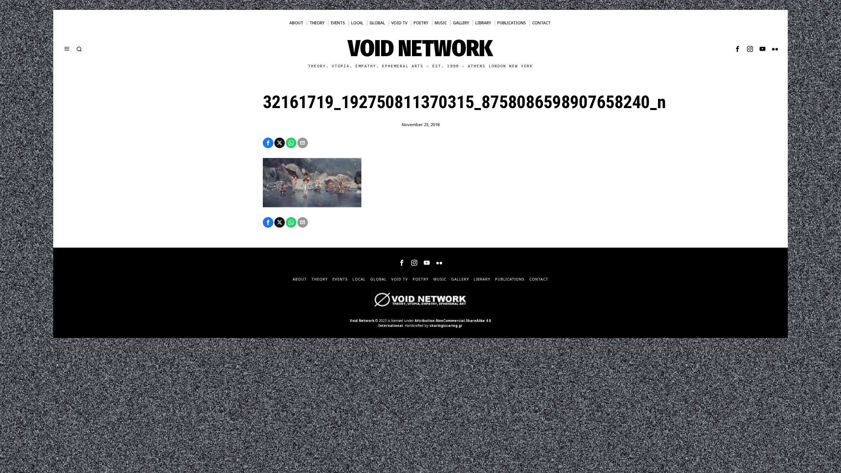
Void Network (362, 320)
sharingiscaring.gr (446, 325)
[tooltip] (737, 49)
